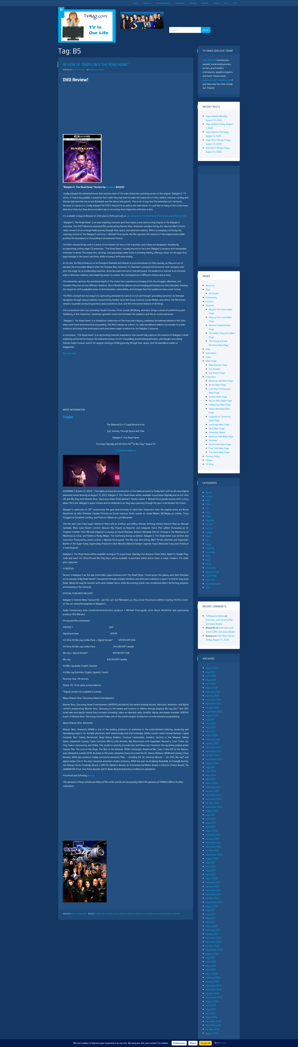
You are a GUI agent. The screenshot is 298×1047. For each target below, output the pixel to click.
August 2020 (212, 954)
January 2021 (212, 934)
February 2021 (213, 930)
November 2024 (214, 751)
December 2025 (213, 700)
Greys (208, 544)
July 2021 (210, 910)
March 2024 (212, 783)
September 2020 (214, 950)
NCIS (208, 560)
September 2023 (214, 807)
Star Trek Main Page (219, 448)
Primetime (82, 913)
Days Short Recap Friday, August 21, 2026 (218, 142)
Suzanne (110, 187)
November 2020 (214, 942)
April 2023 (211, 827)
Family (209, 532)
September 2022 (214, 854)
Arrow (209, 492)
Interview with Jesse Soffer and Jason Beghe (219, 622)
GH (207, 540)
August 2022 (212, 859)
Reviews (193, 3)
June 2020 (211, 962)
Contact (210, 301)
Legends (210, 548)
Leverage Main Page (219, 424)
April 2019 (210, 1013)
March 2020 (212, 974)
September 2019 (214, 997)
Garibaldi (122, 913)
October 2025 (212, 708)
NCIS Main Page (217, 428)
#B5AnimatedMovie (126, 450)
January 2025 (212, 743)
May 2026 (211, 680)
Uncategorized (213, 584)
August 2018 (212, 1033)
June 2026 (211, 676)
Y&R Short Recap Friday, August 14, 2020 (220, 638)
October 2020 (212, 946)
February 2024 (213, 787)
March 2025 (212, 735)
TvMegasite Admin (96, 69)
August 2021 (212, 906)
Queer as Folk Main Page (221, 436)
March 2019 (211, 1017)
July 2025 (210, 720)
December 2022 (213, 843)
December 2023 (213, 795)
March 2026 (212, 688)
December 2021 (213, 890)
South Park (211, 576)
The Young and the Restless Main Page (219, 343)
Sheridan (150, 913)
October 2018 (212, 1029)
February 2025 (213, 739)
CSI (207, 508)
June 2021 (210, 914)
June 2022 (211, 866)
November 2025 (213, 704)
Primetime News (163, 3)
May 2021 (210, 918)
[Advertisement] (191, 14)
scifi (143, 913)
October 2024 (213, 755)
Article (74, 913)
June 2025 (211, 723)
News (208, 564)
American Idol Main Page (221, 381)
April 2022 (211, 874)
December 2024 (214, 747)
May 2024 (211, 775)
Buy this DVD (69, 353)
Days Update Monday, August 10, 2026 (217, 118)
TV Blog (205, 3)
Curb (208, 512)
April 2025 (211, 731)
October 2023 (212, 803)
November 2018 (213, 1025)
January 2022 (212, 886)
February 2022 (213, 882)
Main (208, 556)
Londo (137, 913)
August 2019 (212, 1001)
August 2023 (212, 811)
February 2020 (213, 978)
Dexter (209, 524)
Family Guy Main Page (220, 405)
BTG (208, 504)
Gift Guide (214, 293)
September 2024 (214, 759)
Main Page (211, 361)
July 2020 (210, 958)
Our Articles (214, 369)
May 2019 (211, 1009)
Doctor (209, 528)
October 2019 (212, 993)
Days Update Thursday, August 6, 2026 (217, 134)
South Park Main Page (220, 444)
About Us (147, 3)
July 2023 (210, 815)
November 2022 (213, 847)
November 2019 (213, 989)
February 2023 (213, 835)
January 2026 (212, 696)
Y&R (208, 588)
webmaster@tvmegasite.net (217, 80)
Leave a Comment (173, 913)
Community (211, 297)
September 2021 (214, 902)
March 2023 (212, 831)
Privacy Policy (213, 456)
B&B (208, 500)
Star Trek (210, 580)
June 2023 (211, 819)
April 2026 (211, 684)
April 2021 (210, 922)
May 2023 (211, 823)
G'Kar (115, 913)
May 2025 (211, 727)
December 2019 (213, 986)
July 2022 (210, 862)
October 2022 (212, 850)
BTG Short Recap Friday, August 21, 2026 (218, 150)
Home (135, 3)
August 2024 (212, 763)
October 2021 (212, 898)
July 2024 (210, 767)
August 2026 (212, 668)
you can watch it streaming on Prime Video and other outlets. (156, 216)
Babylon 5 (101, 913)
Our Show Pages (217, 373)
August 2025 (212, 715)
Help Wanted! (209, 60)
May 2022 (211, 870)
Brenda (91, 775)
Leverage (210, 552)
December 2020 (213, 938)
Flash (208, 536)
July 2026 (210, 672)
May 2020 (211, 966)
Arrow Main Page (217, 385)
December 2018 (213, 1021)
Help (235, 3)
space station (160, 913)
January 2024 (212, 791)
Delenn (109, 913)
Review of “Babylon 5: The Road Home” (96, 64)
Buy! (226, 3)
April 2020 (211, 970)
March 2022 (212, 878)
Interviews (180, 3)
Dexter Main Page (218, 397)
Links (208, 357)
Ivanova (130, 913)
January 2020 (212, 982)
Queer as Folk (212, 572)
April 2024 (211, 779)
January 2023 (212, 839)
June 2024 (211, 771)
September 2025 (214, 712)
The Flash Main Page (219, 452)
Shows (216, 3)
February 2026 (213, 692)
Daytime (210, 305)
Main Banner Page (218, 365)
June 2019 (211, 1005)
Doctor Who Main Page (220, 401)
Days (208, 516)
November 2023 (213, 799)
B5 (95, 913)
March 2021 (211, 926)
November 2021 (213, 894)
